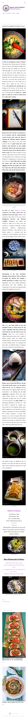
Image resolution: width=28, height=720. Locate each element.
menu (6, 325)
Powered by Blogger (15, 713)
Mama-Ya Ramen (20, 210)
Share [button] (3, 599)
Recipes (9, 13)
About (4, 13)
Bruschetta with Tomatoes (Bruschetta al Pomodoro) (12, 659)
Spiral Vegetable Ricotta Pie (13, 702)
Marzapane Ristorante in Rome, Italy (14, 574)
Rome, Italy (8, 601)
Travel (13, 13)
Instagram (14, 525)
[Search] (25, 2)
